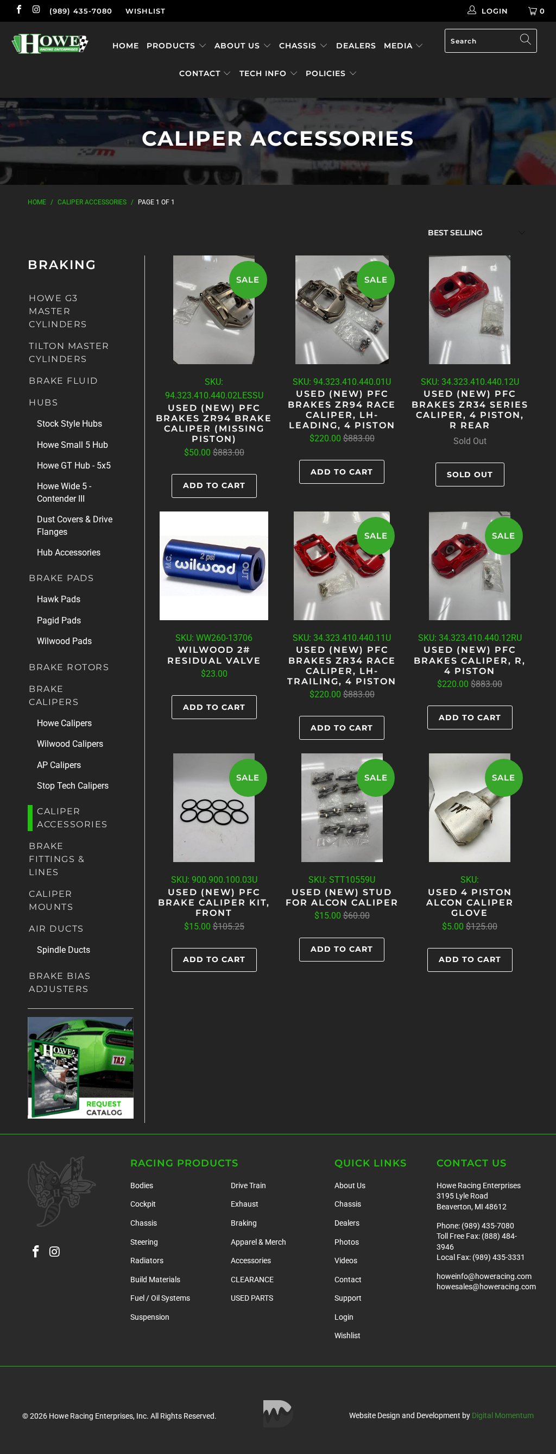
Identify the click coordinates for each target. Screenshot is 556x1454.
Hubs (43, 402)
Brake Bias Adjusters (60, 982)
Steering (144, 1242)
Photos (346, 1242)
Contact (201, 73)
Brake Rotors (69, 667)
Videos (345, 1260)
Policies (327, 73)
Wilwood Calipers (70, 744)
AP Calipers (59, 765)
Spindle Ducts (63, 950)
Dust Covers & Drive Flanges (74, 525)
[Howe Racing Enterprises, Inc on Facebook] (18, 11)
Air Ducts (56, 928)
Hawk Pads (58, 599)
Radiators (146, 1260)
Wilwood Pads (64, 641)
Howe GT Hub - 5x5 (74, 465)
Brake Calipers (54, 695)
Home (125, 46)
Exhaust (244, 1204)
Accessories (251, 1260)
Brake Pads (61, 578)
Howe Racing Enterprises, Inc (98, 1416)
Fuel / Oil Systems (160, 1298)
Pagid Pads (59, 620)
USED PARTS (252, 1298)
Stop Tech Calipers (73, 786)
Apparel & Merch (258, 1242)
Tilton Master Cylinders (69, 352)
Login (343, 1317)
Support (348, 1298)
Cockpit (143, 1204)
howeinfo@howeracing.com (484, 1276)
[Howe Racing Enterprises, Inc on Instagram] (36, 11)
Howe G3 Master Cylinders (58, 311)
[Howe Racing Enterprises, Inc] (50, 44)
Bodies (141, 1185)
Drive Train (248, 1185)
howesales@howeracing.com (486, 1286)
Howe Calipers (64, 723)
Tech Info (264, 73)
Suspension (149, 1317)
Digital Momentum (503, 1415)
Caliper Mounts (51, 900)
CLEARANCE (252, 1279)
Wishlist (145, 11)
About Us (238, 46)
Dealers (356, 46)
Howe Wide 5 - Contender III (64, 492)
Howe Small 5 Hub (72, 445)
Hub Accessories (68, 552)
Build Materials (155, 1279)
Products (172, 46)
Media (399, 46)
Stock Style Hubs (69, 424)
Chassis (299, 46)
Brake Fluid (63, 381)
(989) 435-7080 (80, 11)
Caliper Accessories (72, 817)
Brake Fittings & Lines (57, 859)
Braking (244, 1223)
